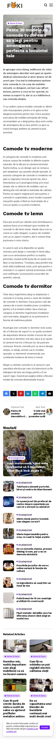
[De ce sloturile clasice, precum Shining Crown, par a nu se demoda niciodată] (8, 549)
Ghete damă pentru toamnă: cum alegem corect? (32, 520)
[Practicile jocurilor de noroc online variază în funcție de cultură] (8, 565)
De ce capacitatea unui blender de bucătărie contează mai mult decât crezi (40, 708)
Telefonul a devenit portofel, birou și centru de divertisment (34, 488)
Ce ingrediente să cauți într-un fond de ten (33, 584)
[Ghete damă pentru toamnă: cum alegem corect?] (8, 518)
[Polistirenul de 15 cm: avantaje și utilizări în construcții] (8, 597)
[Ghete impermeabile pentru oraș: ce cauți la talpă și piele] (8, 533)
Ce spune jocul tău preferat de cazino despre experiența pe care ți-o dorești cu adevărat (33, 504)
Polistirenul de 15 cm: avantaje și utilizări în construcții (33, 600)
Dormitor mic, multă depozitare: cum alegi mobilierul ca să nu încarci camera (14, 668)
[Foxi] (14, 5)
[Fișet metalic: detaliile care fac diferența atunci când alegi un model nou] (8, 613)
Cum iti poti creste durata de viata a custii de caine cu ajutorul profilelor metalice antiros (14, 708)
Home (10, 18)
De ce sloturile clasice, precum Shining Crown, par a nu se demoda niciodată (34, 551)
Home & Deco (23, 18)
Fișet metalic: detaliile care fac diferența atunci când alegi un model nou (34, 616)
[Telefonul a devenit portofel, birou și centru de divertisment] (8, 486)
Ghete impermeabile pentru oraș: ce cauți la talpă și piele (32, 535)
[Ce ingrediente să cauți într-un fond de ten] (8, 582)
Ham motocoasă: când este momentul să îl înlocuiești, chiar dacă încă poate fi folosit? (27, 466)
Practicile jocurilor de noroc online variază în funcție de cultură (32, 568)
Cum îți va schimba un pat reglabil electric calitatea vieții (40, 666)
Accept (44, 727)
